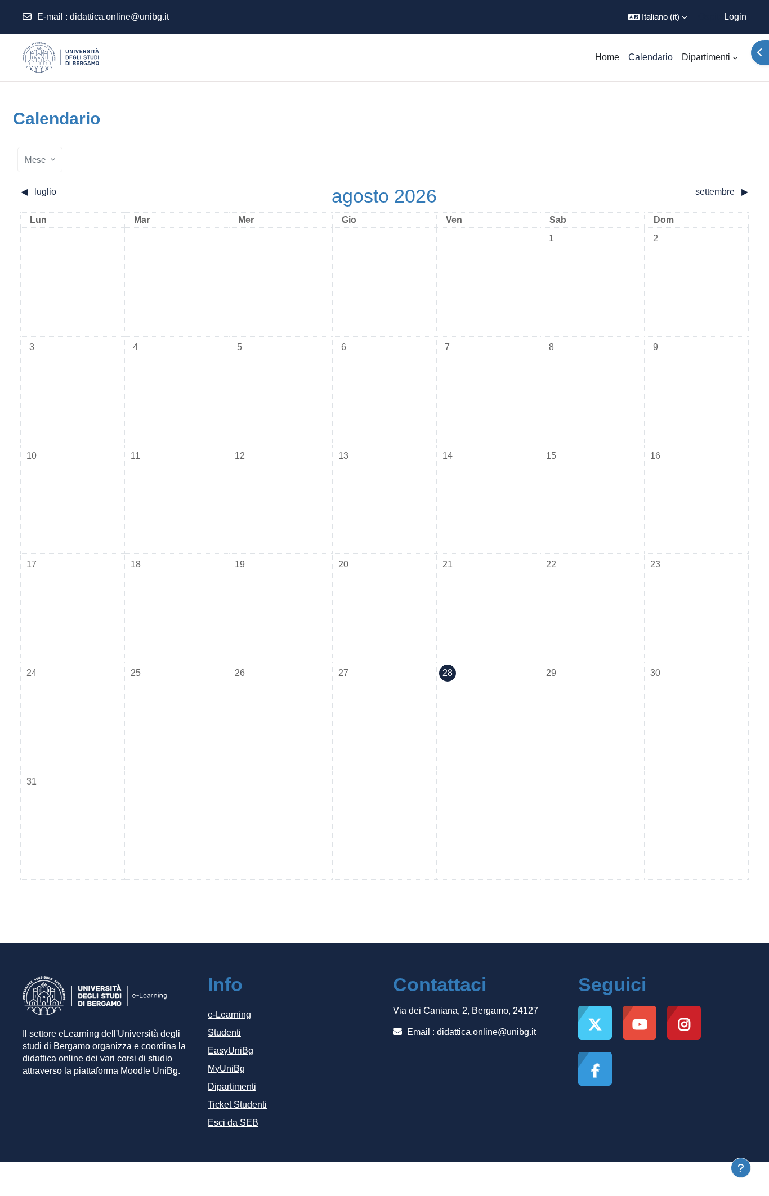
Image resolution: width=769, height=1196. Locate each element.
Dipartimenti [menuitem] (706, 57)
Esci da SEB (233, 1122)
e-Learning (229, 1014)
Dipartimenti (232, 1086)
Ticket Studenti (237, 1104)
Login (735, 16)
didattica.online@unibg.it (119, 16)
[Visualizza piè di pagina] (741, 1168)
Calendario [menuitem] (650, 57)
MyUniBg (226, 1068)
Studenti (224, 1032)
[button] (658, 17)
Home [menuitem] (607, 57)
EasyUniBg (230, 1050)
